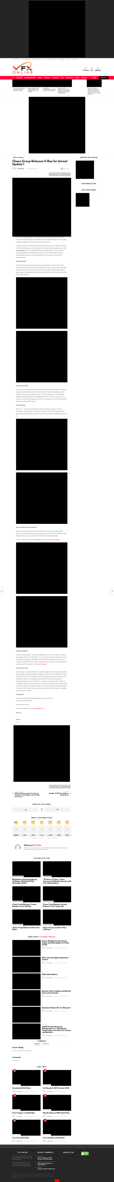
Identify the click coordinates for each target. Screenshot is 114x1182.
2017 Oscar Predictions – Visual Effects (45, 1163)
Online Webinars (61, 59)
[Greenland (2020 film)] (26, 1078)
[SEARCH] (92, 77)
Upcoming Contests (18, 876)
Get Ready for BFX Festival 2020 (56, 1088)
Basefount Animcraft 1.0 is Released (56, 1008)
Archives (19, 78)
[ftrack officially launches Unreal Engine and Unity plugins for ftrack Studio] (26, 948)
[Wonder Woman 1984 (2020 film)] (57, 1103)
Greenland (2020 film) (21, 1088)
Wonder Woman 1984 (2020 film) (56, 1113)
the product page (54, 539)
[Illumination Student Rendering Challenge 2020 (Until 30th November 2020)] (26, 869)
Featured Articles (16, 59)
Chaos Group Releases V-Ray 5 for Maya (26, 928)
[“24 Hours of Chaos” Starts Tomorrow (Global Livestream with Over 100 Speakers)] (57, 869)
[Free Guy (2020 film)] (26, 1128)
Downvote (57, 809)
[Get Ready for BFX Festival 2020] (57, 1078)
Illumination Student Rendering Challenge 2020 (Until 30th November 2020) (24, 881)
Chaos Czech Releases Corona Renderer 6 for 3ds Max (24, 905)
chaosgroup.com (38, 708)
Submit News (75, 59)
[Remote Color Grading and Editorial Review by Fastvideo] (26, 998)
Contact (84, 78)
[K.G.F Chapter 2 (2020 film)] (26, 1103)
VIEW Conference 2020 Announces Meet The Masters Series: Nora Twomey (33, 90)
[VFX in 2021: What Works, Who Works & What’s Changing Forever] (19, 83)
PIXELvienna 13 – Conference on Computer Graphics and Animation (49, 89)
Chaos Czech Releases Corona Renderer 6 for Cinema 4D (55, 905)
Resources (69, 78)
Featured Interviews (26, 59)
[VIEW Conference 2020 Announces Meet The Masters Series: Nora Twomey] (34, 83)
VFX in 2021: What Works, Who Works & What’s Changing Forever (19, 89)
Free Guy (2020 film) (20, 1138)
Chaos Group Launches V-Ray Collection (54, 928)
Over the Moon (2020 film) (53, 1138)
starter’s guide (42, 664)
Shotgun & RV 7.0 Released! (46, 1169)
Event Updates (47, 876)
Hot (91, 70)
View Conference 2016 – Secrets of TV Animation (45, 1158)
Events (33, 59)
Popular (86, 70)
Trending (98, 70)
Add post (103, 77)
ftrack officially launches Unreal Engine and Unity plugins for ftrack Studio (55, 943)
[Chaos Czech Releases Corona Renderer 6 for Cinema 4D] (57, 894)
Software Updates (17, 901)
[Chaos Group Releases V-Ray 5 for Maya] (26, 917)
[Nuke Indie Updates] (26, 981)
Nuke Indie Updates (50, 974)
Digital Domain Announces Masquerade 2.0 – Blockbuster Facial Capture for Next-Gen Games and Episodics (56, 1029)
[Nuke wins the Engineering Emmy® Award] (26, 965)
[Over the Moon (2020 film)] (57, 1128)
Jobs (62, 78)
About (77, 78)
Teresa (39, 1167)
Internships (38, 59)
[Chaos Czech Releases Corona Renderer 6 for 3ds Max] (26, 894)
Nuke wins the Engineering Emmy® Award (55, 958)
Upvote (25, 809)
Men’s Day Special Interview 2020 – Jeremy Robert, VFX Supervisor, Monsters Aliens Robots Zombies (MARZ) (64, 91)
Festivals (47, 78)
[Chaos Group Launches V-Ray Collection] (57, 917)
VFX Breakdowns (29, 78)
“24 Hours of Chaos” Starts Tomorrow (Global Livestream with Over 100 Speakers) (57, 881)
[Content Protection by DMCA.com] (85, 1155)
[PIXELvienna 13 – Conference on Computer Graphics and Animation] (49, 83)
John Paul (40, 1156)
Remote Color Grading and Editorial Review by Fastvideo (56, 992)
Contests (45, 59)
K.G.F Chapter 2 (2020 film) (23, 1113)
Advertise (68, 59)
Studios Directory (52, 59)
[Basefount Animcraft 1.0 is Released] (26, 1015)
